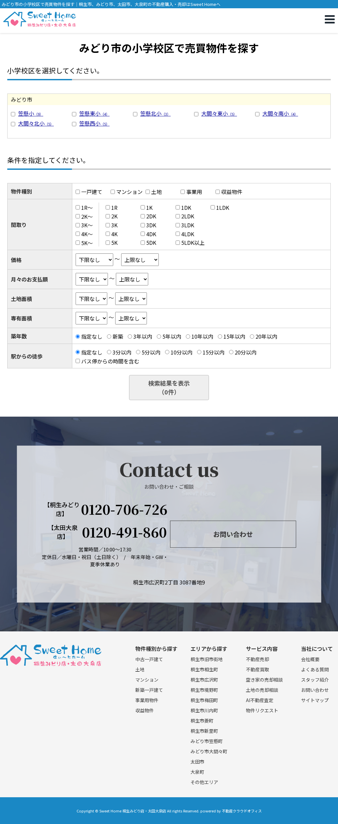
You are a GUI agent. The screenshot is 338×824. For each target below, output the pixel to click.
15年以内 (234, 336)
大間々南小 (280, 113)
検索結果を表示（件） (169, 387)
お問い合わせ (233, 534)
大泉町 (197, 771)
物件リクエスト (262, 710)
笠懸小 (30, 113)
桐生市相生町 (204, 669)
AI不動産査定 (259, 700)
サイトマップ (315, 700)
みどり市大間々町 (208, 751)
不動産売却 (257, 659)
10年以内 (202, 336)
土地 (156, 192)
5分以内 (151, 352)
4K (114, 234)
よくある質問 (315, 669)
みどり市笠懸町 (206, 741)
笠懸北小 (155, 113)
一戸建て (91, 192)
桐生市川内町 (204, 710)
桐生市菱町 (202, 720)
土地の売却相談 (262, 690)
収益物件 (231, 192)
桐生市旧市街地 (206, 659)
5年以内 (171, 336)
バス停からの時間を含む (110, 361)
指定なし (91, 336)
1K (149, 207)
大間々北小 (36, 123)
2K (114, 216)
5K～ (87, 242)
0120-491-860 (124, 532)
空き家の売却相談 (264, 679)
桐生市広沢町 (204, 679)
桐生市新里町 (204, 731)
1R (114, 207)
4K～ (87, 234)
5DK (151, 242)
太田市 (197, 761)
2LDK (187, 216)
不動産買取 (257, 669)
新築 (118, 336)
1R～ (87, 207)
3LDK (187, 225)
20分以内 (245, 352)
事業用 (194, 192)
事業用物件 (146, 700)
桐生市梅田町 (204, 700)
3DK (151, 225)
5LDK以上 (193, 242)
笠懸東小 (94, 113)
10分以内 (181, 352)
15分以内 (213, 352)
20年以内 (266, 336)
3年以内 (142, 336)
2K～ (87, 216)
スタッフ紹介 (315, 679)
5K (114, 242)
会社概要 (310, 659)
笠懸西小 (94, 123)
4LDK (187, 234)
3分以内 (122, 352)
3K (114, 225)
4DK (151, 234)
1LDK (222, 207)
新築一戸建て (149, 690)
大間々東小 (219, 113)
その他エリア (204, 782)
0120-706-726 (124, 509)
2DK (151, 216)
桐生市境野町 (204, 690)
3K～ (87, 225)
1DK (186, 207)
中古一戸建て (149, 659)
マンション (129, 192)
